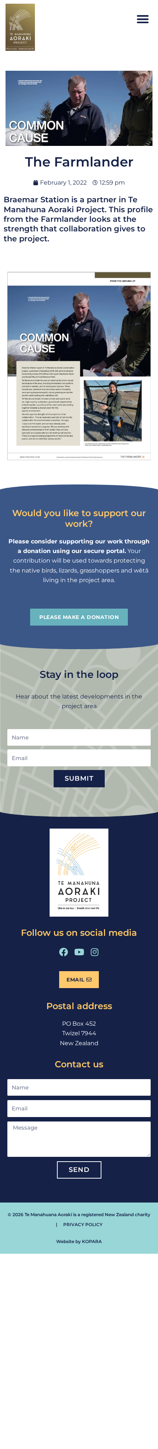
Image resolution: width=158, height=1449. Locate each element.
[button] (143, 19)
